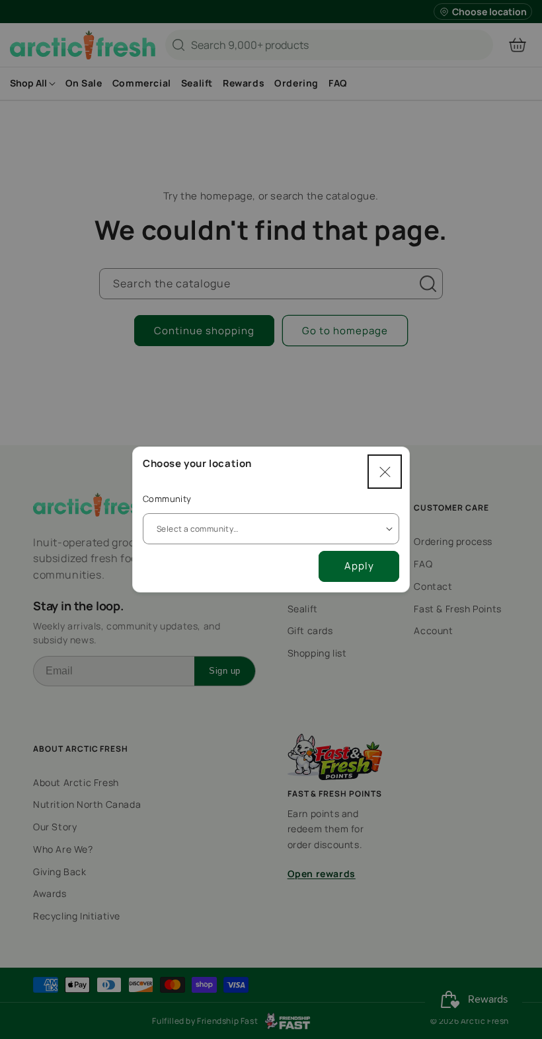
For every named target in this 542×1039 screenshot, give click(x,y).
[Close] (384, 471)
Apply (359, 566)
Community (167, 499)
